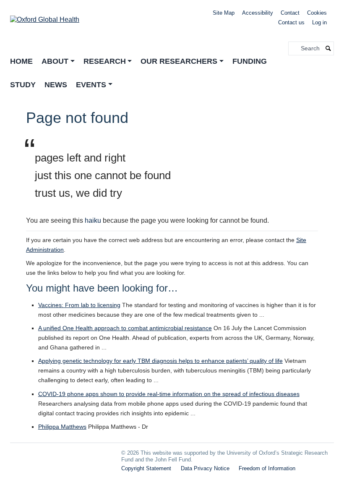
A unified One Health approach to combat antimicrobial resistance (125, 328)
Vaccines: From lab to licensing (79, 305)
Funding (249, 61)
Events (91, 85)
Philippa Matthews (62, 426)
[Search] (328, 48)
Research (104, 61)
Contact (290, 13)
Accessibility (257, 13)
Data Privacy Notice (205, 468)
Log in (319, 22)
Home (21, 61)
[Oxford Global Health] (44, 17)
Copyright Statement (146, 468)
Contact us (291, 22)
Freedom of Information (267, 468)
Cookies (317, 13)
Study (23, 85)
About (55, 61)
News (55, 85)
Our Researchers (179, 61)
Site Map (224, 13)
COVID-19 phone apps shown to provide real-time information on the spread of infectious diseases (169, 394)
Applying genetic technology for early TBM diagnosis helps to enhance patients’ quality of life (160, 360)
